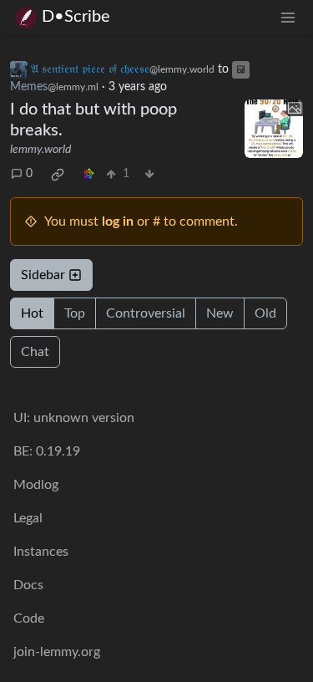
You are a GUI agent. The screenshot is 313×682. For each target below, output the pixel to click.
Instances (40, 551)
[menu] (288, 17)
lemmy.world (40, 149)
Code (28, 618)
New (220, 313)
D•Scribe (76, 16)
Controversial (145, 313)
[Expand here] (274, 128)
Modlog (35, 484)
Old (265, 313)
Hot (32, 313)
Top (74, 313)
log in (118, 221)
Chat (35, 352)
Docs (28, 585)
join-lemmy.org (56, 652)
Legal (28, 518)
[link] (57, 175)
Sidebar (43, 275)
